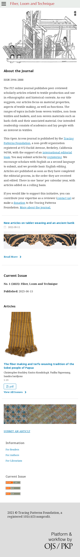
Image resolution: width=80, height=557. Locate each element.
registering (54, 157)
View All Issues (13, 392)
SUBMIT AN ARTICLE (17, 431)
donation (19, 202)
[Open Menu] (3, 3)
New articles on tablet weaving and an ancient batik (39, 223)
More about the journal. (35, 207)
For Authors (12, 455)
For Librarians (14, 460)
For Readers (12, 449)
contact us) (64, 198)
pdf (11, 386)
